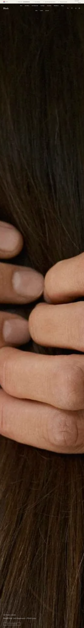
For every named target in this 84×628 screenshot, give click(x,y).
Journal (47, 10)
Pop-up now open (63, 1)
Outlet (41, 10)
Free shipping (37, 1)
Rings (62, 5)
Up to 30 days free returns (50, 1)
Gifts (36, 10)
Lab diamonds (35, 5)
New (21, 5)
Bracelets (49, 5)
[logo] (5, 8)
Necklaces (56, 5)
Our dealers (77, 0)
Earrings (43, 5)
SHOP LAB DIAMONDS (12, 623)
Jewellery (27, 5)
